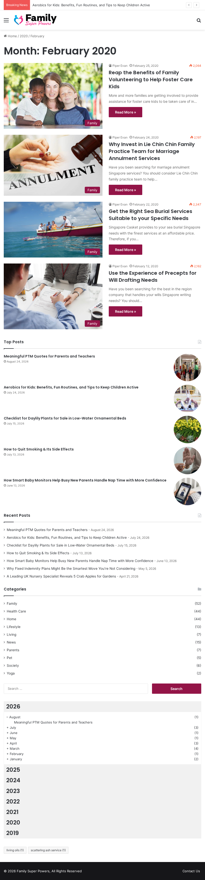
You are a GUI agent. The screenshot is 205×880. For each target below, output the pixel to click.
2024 (13, 780)
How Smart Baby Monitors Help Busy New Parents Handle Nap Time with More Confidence (85, 480)
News (11, 642)
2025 (13, 770)
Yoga (11, 673)
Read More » (125, 112)
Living (11, 634)
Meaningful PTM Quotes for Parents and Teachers (49, 356)
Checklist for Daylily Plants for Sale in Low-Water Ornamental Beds (65, 418)
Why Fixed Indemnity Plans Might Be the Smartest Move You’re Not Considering (71, 568)
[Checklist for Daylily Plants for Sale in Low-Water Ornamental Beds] (187, 429)
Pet (9, 658)
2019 (12, 833)
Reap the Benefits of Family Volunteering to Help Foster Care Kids (151, 79)
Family (12, 604)
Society (13, 666)
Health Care (16, 611)
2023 (13, 791)
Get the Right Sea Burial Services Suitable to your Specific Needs (150, 215)
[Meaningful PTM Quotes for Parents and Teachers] (187, 367)
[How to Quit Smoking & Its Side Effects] (187, 460)
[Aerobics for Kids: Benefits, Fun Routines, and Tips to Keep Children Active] (187, 398)
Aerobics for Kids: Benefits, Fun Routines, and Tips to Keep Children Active (71, 387)
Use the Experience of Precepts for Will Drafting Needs (152, 277)
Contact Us (191, 871)
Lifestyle (13, 627)
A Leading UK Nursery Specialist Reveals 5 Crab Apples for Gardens (61, 576)
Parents (13, 650)
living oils (15, 850)
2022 (13, 802)
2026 (13, 706)
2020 (24, 36)
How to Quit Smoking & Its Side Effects (39, 449)
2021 (12, 812)
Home (12, 36)
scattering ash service (48, 850)
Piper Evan (120, 66)
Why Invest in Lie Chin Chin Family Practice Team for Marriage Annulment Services (152, 151)
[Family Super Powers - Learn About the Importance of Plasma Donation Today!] (36, 20)
